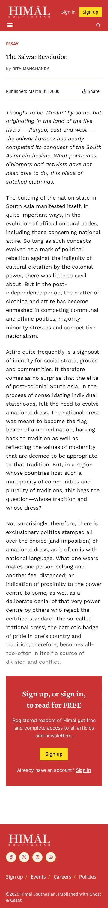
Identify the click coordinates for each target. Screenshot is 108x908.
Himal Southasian (38, 894)
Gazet (16, 900)
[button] (14, 876)
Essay (12, 44)
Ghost (95, 894)
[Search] (98, 25)
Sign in (83, 770)
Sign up (54, 754)
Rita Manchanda (31, 68)
